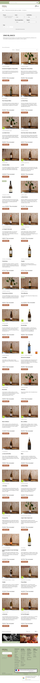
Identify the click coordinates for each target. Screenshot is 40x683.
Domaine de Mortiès (24, 323)
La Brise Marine (24, 197)
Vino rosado (17, 665)
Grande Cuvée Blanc (6, 197)
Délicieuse (23, 389)
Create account (34, 656)
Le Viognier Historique (7, 229)
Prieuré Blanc (24, 582)
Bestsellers (17, 659)
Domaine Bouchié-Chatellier (26, 515)
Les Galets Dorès (6, 132)
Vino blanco (17, 664)
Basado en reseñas (28, 679)
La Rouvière (4, 614)
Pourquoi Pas (5, 518)
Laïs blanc (23, 229)
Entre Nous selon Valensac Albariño (28, 132)
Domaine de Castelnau (6, 291)
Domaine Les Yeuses (24, 387)
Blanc (22, 453)
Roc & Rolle (4, 389)
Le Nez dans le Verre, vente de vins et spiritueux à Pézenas (30, 677)
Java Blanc (4, 357)
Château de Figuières (5, 66)
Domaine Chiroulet (24, 98)
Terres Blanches (24, 293)
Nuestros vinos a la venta (16, 651)
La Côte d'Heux (24, 100)
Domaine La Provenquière (6, 259)
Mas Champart (4, 98)
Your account (35, 650)
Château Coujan (5, 387)
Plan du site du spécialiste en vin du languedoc (23, 657)
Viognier (23, 261)
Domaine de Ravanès (5, 483)
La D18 (22, 164)
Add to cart (5, 80)
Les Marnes (23, 550)
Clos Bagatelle (5, 451)
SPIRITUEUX (17, 662)
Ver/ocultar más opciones (20, 29)
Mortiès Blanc (24, 325)
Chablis (3, 582)
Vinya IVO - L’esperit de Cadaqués (26, 355)
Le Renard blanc (24, 485)
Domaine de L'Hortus (24, 66)
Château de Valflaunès (6, 515)
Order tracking (34, 652)
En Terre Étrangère (25, 614)
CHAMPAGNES (17, 660)
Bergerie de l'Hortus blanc (27, 68)
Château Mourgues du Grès (7, 130)
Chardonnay (5, 261)
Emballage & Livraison (23, 665)
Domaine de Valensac (24, 130)
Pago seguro (23, 651)
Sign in (34, 654)
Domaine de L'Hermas (24, 451)
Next (36, 631)
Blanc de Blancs (5, 421)
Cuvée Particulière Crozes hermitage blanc (10, 550)
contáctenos (23, 653)
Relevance (26, 49)
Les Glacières (5, 325)
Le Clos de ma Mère (6, 453)
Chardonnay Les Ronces (7, 293)
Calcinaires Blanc (5, 164)
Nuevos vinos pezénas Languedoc (17, 656)
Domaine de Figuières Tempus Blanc (10, 68)
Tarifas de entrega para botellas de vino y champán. (29, 653)
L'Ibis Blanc (4, 485)
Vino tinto (16, 667)
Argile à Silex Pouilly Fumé (26, 518)
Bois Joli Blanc (24, 421)
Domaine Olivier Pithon (25, 162)
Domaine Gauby (4, 162)
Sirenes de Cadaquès (25, 357)
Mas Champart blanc (6, 100)
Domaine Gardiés (5, 323)
